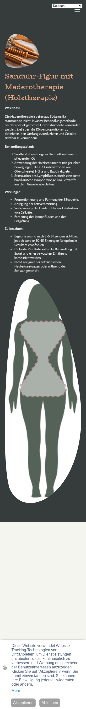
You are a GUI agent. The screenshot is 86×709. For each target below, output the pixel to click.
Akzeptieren (23, 703)
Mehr (15, 690)
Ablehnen (50, 703)
